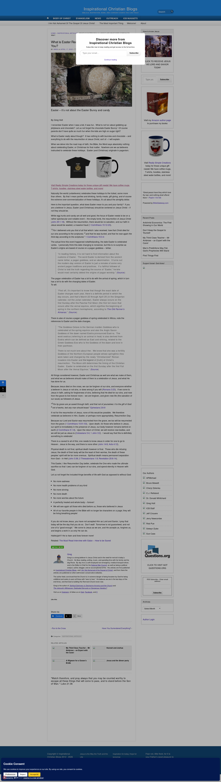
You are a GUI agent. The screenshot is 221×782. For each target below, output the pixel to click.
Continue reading (110, 59)
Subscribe (133, 53)
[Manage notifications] (4, 777)
